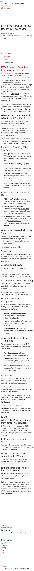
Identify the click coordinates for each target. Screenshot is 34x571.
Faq (2, 550)
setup (6, 292)
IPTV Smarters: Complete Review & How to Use (14, 68)
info (6, 59)
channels (4, 545)
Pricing (3, 548)
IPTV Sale (6, 56)
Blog (2, 552)
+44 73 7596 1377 (7, 527)
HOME (3, 543)
